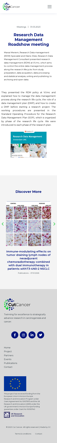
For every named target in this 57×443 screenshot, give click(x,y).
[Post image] (28, 223)
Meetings (21, 27)
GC (49, 427)
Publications (23, 273)
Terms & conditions (23, 434)
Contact (38, 434)
